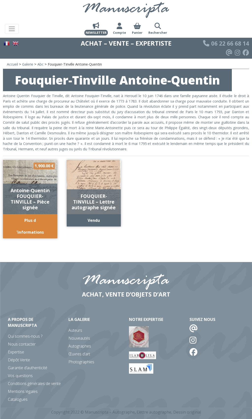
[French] (7, 43)
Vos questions (20, 375)
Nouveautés (79, 338)
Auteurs (75, 330)
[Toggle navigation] (12, 29)
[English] (16, 43)
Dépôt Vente (19, 360)
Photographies (81, 362)
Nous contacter (22, 344)
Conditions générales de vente (34, 383)
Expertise (16, 352)
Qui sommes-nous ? (25, 336)
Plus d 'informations (30, 226)
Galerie (27, 64)
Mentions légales (23, 391)
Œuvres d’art (79, 354)
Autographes (79, 346)
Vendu (94, 220)
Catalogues (18, 399)
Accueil (12, 64)
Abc (40, 64)
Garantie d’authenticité (27, 367)
